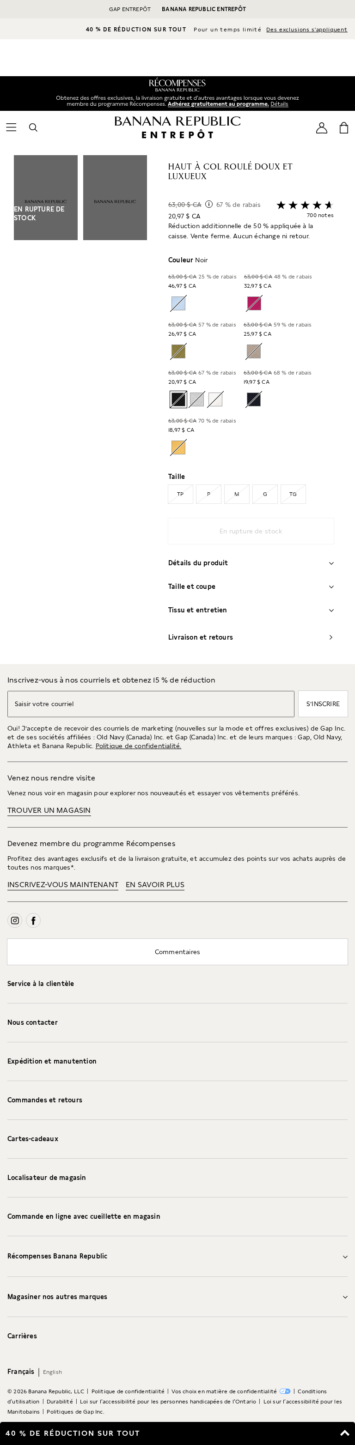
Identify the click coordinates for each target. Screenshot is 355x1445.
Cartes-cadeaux (32, 1139)
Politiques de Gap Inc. (75, 1412)
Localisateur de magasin (46, 1177)
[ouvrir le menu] (11, 127)
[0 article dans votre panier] (344, 127)
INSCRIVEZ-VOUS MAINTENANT (62, 884)
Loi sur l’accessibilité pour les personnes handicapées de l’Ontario (168, 1401)
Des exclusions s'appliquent (307, 29)
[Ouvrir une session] (321, 127)
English (52, 1372)
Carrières (22, 1336)
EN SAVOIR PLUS (155, 884)
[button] (80, 409)
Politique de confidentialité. (139, 746)
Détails (280, 103)
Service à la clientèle (40, 983)
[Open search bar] (33, 127)
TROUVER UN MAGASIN (49, 810)
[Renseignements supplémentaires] (209, 204)
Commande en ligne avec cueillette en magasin (83, 1216)
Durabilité (60, 1401)
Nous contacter (32, 1022)
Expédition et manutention (52, 1061)
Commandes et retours (44, 1100)
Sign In (216, 104)
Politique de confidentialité (128, 1391)
